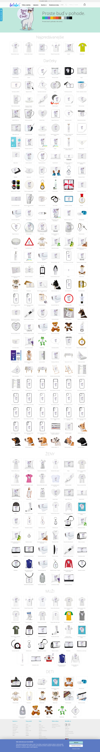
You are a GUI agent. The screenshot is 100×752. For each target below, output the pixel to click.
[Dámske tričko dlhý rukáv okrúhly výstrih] (69, 558)
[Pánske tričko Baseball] (69, 610)
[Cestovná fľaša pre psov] (56, 264)
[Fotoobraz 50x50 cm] (56, 350)
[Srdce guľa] (43, 222)
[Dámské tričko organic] (56, 459)
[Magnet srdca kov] (17, 222)
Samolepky (15, 729)
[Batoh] (17, 501)
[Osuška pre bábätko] (43, 676)
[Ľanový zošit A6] (43, 350)
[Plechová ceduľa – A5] (83, 179)
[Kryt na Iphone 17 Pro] (43, 378)
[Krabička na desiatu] (69, 193)
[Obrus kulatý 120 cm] (30, 364)
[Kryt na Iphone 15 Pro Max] (69, 250)
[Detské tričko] (83, 42)
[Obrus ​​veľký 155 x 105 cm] (43, 364)
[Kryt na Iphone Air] (69, 378)
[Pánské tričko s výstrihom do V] (17, 624)
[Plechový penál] (69, 691)
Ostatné (27, 733)
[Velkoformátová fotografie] (30, 250)
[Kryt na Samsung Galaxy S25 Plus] (43, 407)
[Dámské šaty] (30, 487)
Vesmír (40, 735)
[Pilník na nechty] (56, 544)
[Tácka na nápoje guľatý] (30, 179)
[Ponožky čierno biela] (30, 501)
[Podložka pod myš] (30, 122)
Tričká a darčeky (26, 5)
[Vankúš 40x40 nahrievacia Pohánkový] (83, 236)
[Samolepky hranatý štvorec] (83, 122)
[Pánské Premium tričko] (57, 42)
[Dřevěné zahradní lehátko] (56, 364)
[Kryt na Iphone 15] (43, 392)
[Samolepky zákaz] (69, 293)
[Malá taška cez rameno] (43, 639)
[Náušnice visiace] (30, 530)
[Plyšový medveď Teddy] (56, 321)
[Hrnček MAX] (43, 165)
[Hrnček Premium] (43, 42)
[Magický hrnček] (30, 80)
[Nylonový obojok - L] (83, 435)
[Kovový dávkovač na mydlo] (17, 250)
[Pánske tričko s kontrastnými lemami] (69, 624)
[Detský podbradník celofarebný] (23, 705)
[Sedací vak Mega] (17, 364)
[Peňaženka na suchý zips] (30, 544)
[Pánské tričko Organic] (43, 596)
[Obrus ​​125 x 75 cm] (69, 350)
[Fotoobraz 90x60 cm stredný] (56, 222)
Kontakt (76, 4)
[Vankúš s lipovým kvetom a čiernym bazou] (69, 236)
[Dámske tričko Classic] (30, 42)
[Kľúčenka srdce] (69, 165)
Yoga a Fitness (42, 727)
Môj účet (67, 736)
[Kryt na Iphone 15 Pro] (56, 392)
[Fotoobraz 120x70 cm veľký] (30, 321)
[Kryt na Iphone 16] (69, 279)
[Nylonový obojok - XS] (83, 307)
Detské (27, 729)
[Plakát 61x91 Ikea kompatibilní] (43, 136)
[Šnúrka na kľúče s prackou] (30, 307)
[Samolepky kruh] (43, 65)
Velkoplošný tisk (55, 724)
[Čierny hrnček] (69, 65)
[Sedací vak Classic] (83, 350)
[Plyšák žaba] (63, 705)
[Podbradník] (30, 691)
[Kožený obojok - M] (30, 435)
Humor (27, 732)
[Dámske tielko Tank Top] (43, 487)
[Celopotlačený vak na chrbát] (83, 501)
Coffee (40, 732)
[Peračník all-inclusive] (17, 676)
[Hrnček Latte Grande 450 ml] (30, 193)
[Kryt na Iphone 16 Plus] (83, 378)
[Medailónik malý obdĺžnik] (30, 572)
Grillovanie (41, 725)
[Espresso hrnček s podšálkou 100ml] (30, 94)
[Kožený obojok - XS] (83, 421)
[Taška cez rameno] (83, 530)
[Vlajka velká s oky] (17, 122)
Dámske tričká (15, 732)
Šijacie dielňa (15, 727)
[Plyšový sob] (69, 321)
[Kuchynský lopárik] (56, 307)
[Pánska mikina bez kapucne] (76, 653)
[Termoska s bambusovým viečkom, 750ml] (69, 122)
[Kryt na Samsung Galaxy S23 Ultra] (43, 421)
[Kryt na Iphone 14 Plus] (17, 407)
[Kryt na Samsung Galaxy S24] (56, 407)
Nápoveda (67, 728)
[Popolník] (17, 236)
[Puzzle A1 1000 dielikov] (17, 136)
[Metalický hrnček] (83, 279)
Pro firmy (54, 727)
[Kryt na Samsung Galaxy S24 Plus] (69, 407)
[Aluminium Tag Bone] (30, 264)
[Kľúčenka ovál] (30, 639)
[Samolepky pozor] (30, 236)
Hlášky (27, 727)
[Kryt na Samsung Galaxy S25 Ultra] (30, 293)
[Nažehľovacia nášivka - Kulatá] (56, 122)
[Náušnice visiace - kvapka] (56, 558)
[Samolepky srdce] (69, 108)
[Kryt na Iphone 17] (30, 378)
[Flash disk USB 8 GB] (43, 208)
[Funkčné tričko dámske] (56, 501)
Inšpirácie (35, 5)
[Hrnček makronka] (43, 193)
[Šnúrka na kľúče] (43, 94)
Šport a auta (28, 725)
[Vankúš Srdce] (43, 108)
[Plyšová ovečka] (43, 236)
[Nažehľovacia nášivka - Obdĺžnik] (83, 151)
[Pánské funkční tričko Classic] (83, 596)
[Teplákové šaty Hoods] (43, 572)
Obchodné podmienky (69, 733)
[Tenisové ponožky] (30, 610)
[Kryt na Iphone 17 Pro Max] (56, 378)
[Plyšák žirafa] (83, 264)
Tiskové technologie (69, 731)
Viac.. (14, 735)
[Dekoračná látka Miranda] (43, 250)
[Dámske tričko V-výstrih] (30, 473)
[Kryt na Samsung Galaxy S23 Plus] (30, 421)
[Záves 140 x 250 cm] (83, 364)
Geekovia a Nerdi (42, 736)
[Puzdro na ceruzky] (83, 691)
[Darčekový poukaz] (17, 350)
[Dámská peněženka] (69, 572)
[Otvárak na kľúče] (83, 321)
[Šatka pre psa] (83, 136)
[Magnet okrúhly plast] (43, 307)
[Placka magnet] (56, 94)
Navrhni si (43, 5)
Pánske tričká (15, 725)
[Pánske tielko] (83, 610)
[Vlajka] (83, 65)
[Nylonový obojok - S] (69, 435)
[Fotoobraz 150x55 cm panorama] (69, 151)
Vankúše (14, 730)
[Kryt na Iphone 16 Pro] (17, 392)
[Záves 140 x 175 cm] (17, 378)
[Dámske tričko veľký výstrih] (43, 473)
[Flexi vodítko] (56, 193)
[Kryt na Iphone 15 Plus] (69, 392)
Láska (27, 724)
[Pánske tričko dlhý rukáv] (56, 610)
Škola (40, 724)
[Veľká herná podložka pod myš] (43, 279)
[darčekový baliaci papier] (69, 179)
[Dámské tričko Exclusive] (17, 473)
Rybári (40, 733)
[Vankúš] (70, 42)
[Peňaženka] (17, 544)
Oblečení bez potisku (56, 725)
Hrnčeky (14, 724)
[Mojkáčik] (76, 705)
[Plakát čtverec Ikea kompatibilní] (56, 208)
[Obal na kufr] (43, 264)
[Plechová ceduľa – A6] (56, 250)
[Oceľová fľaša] (56, 179)
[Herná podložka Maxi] (17, 193)
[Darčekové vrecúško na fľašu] (30, 350)
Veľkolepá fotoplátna (43, 730)
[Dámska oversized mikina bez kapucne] (69, 501)
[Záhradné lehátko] (69, 364)
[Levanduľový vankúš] (56, 572)
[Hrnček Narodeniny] (43, 293)
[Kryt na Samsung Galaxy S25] (17, 293)
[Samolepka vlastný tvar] (43, 80)
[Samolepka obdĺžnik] (17, 80)
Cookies (66, 734)
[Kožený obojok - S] (17, 435)
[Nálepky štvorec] (69, 94)
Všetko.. (27, 735)
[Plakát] (56, 136)
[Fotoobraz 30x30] (83, 165)
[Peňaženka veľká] (83, 544)
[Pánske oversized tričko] (83, 473)
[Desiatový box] (83, 208)
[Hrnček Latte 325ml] (30, 108)
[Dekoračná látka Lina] (56, 293)
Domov (14, 733)
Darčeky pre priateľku (43, 738)
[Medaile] (83, 193)
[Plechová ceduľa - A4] (69, 208)
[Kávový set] (30, 165)
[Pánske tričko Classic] (16, 42)
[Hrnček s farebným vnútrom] (83, 80)
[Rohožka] (17, 165)
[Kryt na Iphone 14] (83, 392)
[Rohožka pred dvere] (69, 80)
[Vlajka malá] (17, 151)
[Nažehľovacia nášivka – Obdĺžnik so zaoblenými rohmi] (17, 307)
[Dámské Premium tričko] (43, 459)
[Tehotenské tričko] (56, 530)
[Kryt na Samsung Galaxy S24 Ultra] (83, 407)
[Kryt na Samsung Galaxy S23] (17, 421)
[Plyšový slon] (17, 279)
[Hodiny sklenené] (30, 151)
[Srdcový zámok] (83, 222)
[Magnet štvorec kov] (56, 108)
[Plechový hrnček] (56, 65)
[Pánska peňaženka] (43, 624)
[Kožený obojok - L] (43, 435)
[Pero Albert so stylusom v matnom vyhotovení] (56, 421)
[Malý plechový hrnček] (83, 108)
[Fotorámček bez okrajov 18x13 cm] (17, 264)
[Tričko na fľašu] (83, 293)
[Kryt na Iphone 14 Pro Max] (30, 407)
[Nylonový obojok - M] (56, 279)
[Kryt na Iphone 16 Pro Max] (30, 392)
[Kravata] (23, 653)
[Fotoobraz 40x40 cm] (30, 136)
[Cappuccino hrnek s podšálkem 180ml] (43, 122)
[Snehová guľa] (30, 222)
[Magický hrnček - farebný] (17, 179)
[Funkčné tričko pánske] (17, 610)
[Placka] (56, 80)
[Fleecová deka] (83, 94)
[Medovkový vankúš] (56, 236)
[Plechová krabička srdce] (17, 321)
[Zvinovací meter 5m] (17, 639)
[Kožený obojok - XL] (56, 435)
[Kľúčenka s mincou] (43, 179)
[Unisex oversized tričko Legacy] (83, 459)
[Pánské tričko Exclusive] (56, 596)
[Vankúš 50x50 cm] (17, 108)
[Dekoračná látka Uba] (43, 321)
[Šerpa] (69, 264)
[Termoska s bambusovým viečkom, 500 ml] (69, 136)
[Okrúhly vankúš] (30, 208)
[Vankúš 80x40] (56, 151)
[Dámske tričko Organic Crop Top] (56, 473)
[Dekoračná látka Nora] (17, 208)
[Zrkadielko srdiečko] (83, 558)
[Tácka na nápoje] (69, 307)
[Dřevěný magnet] (69, 421)
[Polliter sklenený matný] (17, 94)
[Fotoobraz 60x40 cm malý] (83, 250)
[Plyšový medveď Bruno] (69, 676)
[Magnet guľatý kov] (43, 151)
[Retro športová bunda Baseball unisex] (30, 558)
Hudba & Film (28, 730)
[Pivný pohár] (69, 222)
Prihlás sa (71, 4)
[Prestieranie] (30, 279)
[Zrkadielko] (17, 558)
